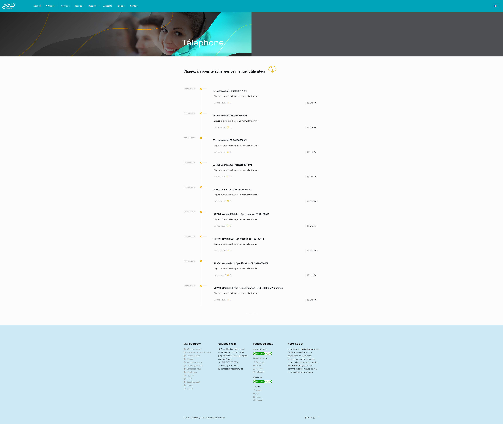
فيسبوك (258, 390)
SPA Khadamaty (193, 349)
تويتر (257, 393)
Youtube (259, 369)
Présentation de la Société (198, 352)
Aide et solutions (193, 362)
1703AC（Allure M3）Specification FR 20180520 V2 (240, 263)
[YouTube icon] (311, 417)
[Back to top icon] (318, 416)
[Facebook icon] (306, 417)
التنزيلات (189, 385)
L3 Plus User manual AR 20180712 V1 (232, 164)
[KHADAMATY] (8, 6)
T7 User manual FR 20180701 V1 (229, 91)
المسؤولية (189, 375)
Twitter (258, 365)
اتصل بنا (189, 388)
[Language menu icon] (496, 6)
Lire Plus (313, 103)
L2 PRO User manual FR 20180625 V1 (232, 189)
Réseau (189, 359)
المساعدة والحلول (192, 382)
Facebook (259, 362)
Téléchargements (194, 365)
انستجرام (259, 400)
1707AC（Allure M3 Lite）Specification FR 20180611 (240, 214)
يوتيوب (258, 396)
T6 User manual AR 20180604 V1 (229, 115)
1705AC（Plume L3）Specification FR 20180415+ (238, 238)
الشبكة (188, 379)
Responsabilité (192, 356)
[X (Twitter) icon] (308, 417)
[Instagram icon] (314, 417)
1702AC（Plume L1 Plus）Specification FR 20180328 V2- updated (247, 288)
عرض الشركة (191, 372)
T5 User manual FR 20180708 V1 (229, 140)
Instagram (260, 372)
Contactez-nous (193, 369)
